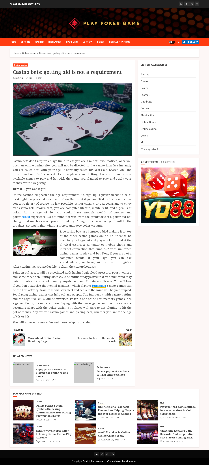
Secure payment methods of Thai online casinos (113, 372)
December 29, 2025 (110, 440)
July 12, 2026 (44, 420)
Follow (193, 41)
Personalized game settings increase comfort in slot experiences (178, 410)
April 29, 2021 (35, 78)
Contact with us (119, 41)
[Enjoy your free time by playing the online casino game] (23, 372)
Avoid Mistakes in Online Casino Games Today (114, 434)
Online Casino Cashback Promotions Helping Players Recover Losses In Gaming (116, 410)
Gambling (72, 41)
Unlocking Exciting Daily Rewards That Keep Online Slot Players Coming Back (177, 434)
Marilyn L (19, 78)
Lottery (87, 41)
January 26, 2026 (171, 418)
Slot (143, 142)
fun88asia (99, 285)
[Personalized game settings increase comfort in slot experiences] (147, 410)
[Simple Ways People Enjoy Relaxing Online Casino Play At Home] (23, 434)
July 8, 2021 (104, 379)
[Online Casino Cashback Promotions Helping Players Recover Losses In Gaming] (85, 410)
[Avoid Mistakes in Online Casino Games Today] (85, 434)
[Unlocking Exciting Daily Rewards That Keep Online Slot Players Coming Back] (147, 434)
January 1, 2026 (46, 441)
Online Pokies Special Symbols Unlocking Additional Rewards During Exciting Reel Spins (53, 411)
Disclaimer (54, 41)
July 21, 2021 (44, 380)
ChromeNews (114, 461)
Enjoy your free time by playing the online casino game (52, 373)
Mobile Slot (147, 115)
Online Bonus (148, 122)
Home (13, 41)
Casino (39, 41)
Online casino (20, 65)
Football (145, 94)
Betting (26, 41)
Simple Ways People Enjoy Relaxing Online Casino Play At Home (54, 434)
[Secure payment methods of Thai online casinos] (84, 372)
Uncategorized (149, 149)
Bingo (144, 81)
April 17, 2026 (107, 418)
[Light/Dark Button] (172, 42)
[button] (179, 42)
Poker (100, 41)
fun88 (26, 217)
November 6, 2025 (171, 441)
